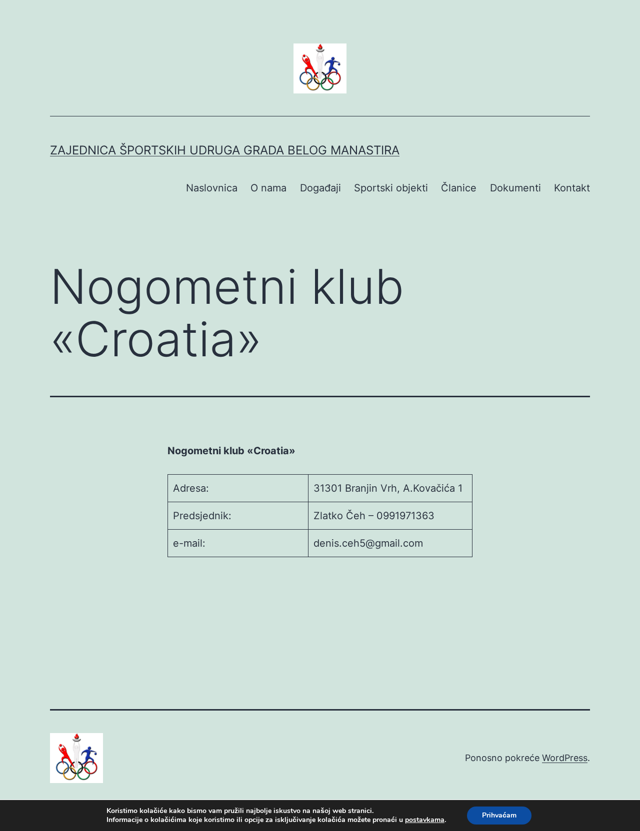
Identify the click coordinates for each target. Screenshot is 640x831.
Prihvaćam (499, 815)
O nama (268, 188)
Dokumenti (515, 188)
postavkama (424, 820)
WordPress (565, 758)
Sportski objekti (391, 188)
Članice (458, 188)
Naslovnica (212, 188)
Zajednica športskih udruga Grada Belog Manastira (225, 150)
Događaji (320, 188)
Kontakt (572, 188)
